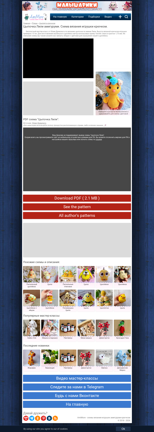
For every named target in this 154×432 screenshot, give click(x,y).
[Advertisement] (58, 58)
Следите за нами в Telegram (77, 387)
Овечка (104, 368)
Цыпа (49, 284)
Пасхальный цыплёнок (31, 285)
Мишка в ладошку (50, 338)
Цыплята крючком (47, 23)
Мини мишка (86, 338)
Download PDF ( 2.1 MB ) (77, 198)
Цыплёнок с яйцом (32, 309)
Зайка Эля (31, 338)
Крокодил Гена (122, 338)
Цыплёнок (104, 284)
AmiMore (37, 18)
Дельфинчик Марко (122, 369)
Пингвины (68, 338)
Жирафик (32, 368)
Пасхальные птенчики (68, 285)
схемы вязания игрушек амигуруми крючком (108, 417)
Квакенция (49, 368)
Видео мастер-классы (77, 378)
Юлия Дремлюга (39, 123)
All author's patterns (77, 215)
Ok (123, 428)
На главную (60, 16)
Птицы (34, 23)
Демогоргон (104, 338)
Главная (26, 23)
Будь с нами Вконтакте (77, 395)
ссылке (99, 139)
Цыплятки (104, 308)
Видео (108, 16)
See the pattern (77, 206)
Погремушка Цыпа (68, 309)
